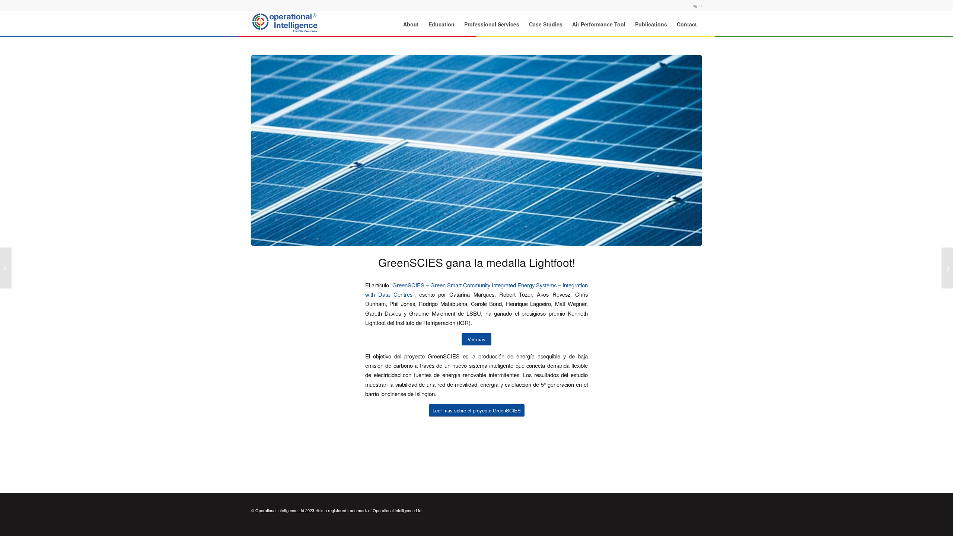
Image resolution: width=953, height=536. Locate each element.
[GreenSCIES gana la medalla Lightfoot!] (476, 150)
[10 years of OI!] (947, 268)
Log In (696, 5)
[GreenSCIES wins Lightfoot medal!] (6, 268)
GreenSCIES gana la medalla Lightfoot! (476, 262)
